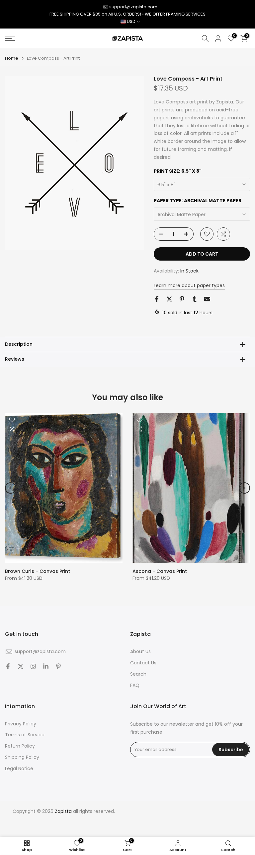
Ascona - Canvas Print (159, 571)
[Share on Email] (207, 299)
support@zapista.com (133, 7)
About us (140, 651)
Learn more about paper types (189, 285)
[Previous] (10, 488)
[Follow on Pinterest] (58, 666)
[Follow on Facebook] (8, 666)
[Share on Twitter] (169, 299)
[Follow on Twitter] (21, 666)
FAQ (134, 685)
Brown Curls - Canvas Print (37, 571)
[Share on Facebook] (157, 299)
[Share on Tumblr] (195, 299)
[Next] (244, 488)
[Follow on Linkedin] (46, 666)
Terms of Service (24, 735)
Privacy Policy (20, 724)
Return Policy (20, 746)
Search (138, 674)
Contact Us (143, 663)
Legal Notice (19, 768)
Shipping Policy (22, 757)
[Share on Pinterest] (182, 299)
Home (11, 58)
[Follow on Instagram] (33, 666)
